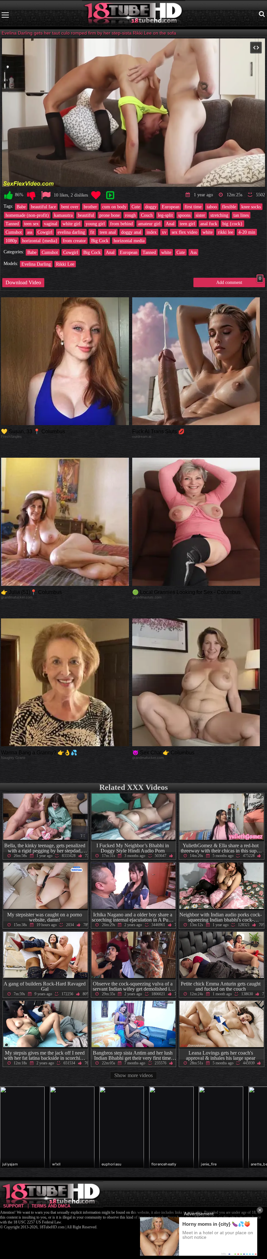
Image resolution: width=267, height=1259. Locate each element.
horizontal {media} (40, 240)
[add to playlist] (110, 195)
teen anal (108, 232)
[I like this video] (8, 195)
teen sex (31, 223)
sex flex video (184, 232)
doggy (151, 206)
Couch (147, 215)
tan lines (241, 215)
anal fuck (208, 223)
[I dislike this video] (31, 195)
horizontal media (129, 240)
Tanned (12, 223)
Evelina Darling (36, 264)
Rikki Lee (65, 264)
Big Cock (99, 240)
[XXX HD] (133, 14)
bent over (69, 206)
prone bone (109, 215)
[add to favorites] (95, 195)
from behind (121, 223)
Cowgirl (44, 232)
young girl (95, 223)
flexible (229, 206)
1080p (11, 240)
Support (13, 1206)
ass (29, 232)
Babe (21, 206)
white (208, 232)
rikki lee (225, 232)
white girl (71, 223)
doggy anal (131, 232)
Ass (193, 252)
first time (193, 206)
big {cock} (232, 223)
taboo (212, 206)
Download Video (23, 282)
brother (90, 206)
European (170, 206)
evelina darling (71, 232)
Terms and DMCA (51, 1206)
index (152, 232)
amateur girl (149, 223)
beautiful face (43, 206)
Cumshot (14, 232)
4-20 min (246, 232)
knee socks (251, 206)
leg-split (165, 215)
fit (92, 232)
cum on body (114, 206)
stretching (219, 215)
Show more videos (133, 1075)
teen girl (187, 223)
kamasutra (63, 215)
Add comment (238, 281)
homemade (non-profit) (27, 215)
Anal (170, 223)
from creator (74, 240)
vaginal (50, 223)
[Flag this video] (45, 195)
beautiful (86, 215)
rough (130, 215)
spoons (184, 215)
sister (200, 215)
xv (164, 232)
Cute (136, 206)
